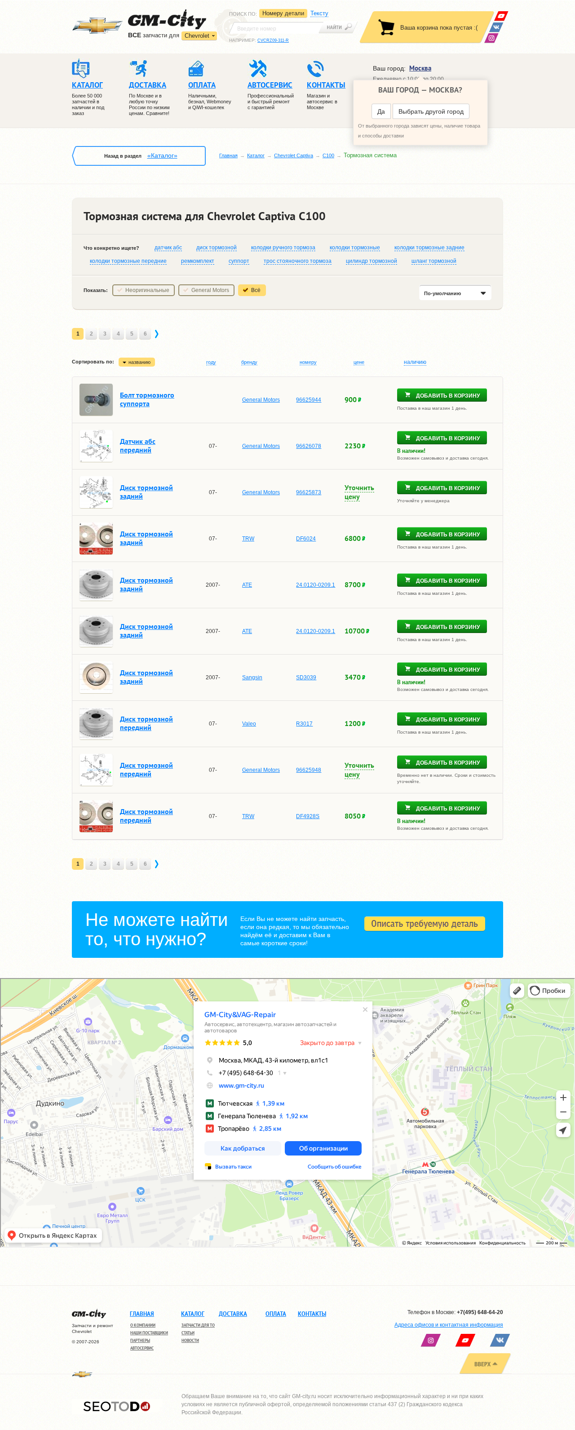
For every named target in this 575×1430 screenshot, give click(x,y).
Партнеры (140, 1340)
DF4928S (307, 816)
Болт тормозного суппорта (147, 399)
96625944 (308, 400)
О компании (142, 1325)
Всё (256, 290)
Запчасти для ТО (198, 1325)
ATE (247, 585)
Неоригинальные (147, 290)
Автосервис (142, 1348)
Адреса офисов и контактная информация (448, 1325)
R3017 (304, 724)
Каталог (256, 155)
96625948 (308, 770)
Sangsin (252, 677)
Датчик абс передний (137, 445)
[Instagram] (491, 38)
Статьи (188, 1332)
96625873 (308, 492)
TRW (248, 539)
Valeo (249, 724)
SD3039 (306, 677)
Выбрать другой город (431, 111)
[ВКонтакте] (496, 27)
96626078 (308, 446)
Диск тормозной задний (146, 491)
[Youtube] (501, 16)
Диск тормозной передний (146, 723)
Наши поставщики (149, 1332)
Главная (228, 155)
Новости (190, 1340)
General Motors (210, 290)
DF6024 (306, 539)
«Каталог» (162, 155)
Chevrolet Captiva (293, 155)
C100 (328, 155)
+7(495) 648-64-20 (480, 1312)
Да (381, 111)
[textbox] (276, 28)
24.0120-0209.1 (315, 585)
